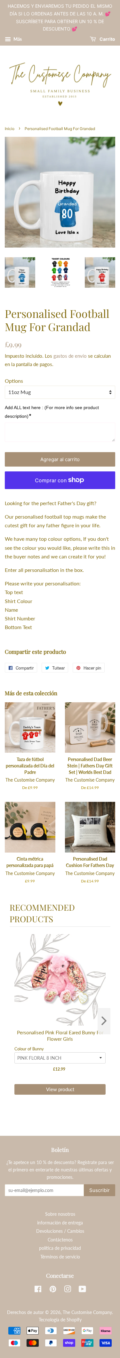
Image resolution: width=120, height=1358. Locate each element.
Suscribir (99, 1190)
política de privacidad (60, 1248)
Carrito (107, 39)
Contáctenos (60, 1239)
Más (17, 39)
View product (60, 1089)
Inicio (9, 128)
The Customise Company (87, 1312)
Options (14, 381)
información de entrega (60, 1222)
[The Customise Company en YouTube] (82, 1290)
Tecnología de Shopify (60, 1319)
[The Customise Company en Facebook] (38, 1290)
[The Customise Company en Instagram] (67, 1290)
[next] (104, 1021)
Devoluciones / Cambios (60, 1231)
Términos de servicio (60, 1256)
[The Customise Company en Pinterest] (52, 1290)
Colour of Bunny (29, 1048)
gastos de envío (70, 356)
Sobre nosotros (60, 1214)
